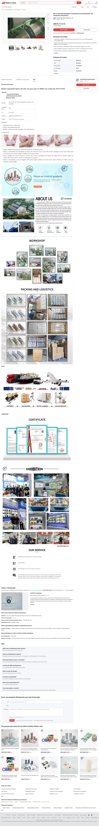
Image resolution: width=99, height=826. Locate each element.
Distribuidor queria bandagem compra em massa (85, 807)
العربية (64, 817)
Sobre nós (8, 814)
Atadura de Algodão (57, 807)
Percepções (76, 814)
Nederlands (69, 817)
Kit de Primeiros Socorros (79, 793)
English (9, 817)
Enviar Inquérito (64, 29)
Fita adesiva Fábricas (46, 807)
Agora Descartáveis (29, 793)
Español (33, 817)
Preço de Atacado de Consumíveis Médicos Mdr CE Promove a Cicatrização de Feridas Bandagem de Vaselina (49, 777)
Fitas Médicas (4, 791)
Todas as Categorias (7, 7)
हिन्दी (73, 817)
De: (8, 702)
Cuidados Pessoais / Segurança (56, 791)
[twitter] (91, 814)
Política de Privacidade (31, 814)
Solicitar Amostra (80, 33)
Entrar (96, 3)
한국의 (60, 817)
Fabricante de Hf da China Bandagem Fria (29, 775)
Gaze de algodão (77, 789)
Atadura (24, 9)
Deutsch (38, 817)
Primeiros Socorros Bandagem (80, 791)
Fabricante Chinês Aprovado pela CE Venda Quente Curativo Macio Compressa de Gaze (69, 777)
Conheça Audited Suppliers (67, 814)
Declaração (14, 814)
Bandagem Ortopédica (54, 789)
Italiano (48, 817)
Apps (88, 7)
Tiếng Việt (87, 817)
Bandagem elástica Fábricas (18, 807)
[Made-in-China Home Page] (8, 2)
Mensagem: (6, 709)
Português (43, 817)
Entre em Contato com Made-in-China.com (44, 814)
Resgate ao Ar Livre (54, 793)
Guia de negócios (83, 814)
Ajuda (82, 7)
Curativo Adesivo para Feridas (7, 793)
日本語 (24, 817)
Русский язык (54, 817)
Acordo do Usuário (21, 814)
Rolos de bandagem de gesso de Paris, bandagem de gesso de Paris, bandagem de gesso (88, 750)
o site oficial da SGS (34, 590)
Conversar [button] (87, 29)
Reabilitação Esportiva (30, 791)
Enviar (12, 720)
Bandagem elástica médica (31, 789)
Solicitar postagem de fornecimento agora (43, 720)
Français (28, 817)
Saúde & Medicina (8, 9)
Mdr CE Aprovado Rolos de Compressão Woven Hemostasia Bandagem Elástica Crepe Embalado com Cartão (88, 777)
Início (2, 9)
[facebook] (88, 814)
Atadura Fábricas (6, 807)
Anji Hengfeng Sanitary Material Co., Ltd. (64, 17)
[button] (75, 2)
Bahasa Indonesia (94, 817)
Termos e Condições (93, 821)
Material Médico (17, 9)
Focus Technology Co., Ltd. (47, 820)
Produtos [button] (23, 2)
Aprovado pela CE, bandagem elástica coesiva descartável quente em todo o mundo (9, 777)
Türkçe (82, 817)
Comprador (74, 7)
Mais (2, 810)
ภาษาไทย (78, 817)
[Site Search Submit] (79, 2)
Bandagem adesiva (69, 807)
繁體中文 (19, 817)
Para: (8, 705)
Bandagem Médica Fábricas (33, 807)
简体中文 (14, 817)
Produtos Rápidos (57, 814)
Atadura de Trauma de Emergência (8, 789)
